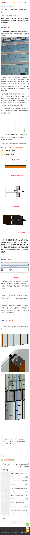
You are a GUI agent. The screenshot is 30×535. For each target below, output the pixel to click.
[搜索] (22, 2)
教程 (11, 15)
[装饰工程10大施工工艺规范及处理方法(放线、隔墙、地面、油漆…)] (5, 511)
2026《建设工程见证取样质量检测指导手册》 (19, 481)
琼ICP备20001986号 (23, 532)
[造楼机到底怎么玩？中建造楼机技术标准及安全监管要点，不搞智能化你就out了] (5, 475)
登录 (16, 522)
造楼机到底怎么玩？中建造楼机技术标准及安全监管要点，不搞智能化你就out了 (19, 473)
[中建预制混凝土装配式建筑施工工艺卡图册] (5, 489)
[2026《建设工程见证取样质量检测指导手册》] (5, 482)
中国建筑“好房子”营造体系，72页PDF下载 (19, 503)
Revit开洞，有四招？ (6, 465)
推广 (20, 15)
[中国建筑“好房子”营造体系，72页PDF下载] (5, 504)
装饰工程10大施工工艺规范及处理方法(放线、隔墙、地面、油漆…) (19, 510)
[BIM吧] (3, 2)
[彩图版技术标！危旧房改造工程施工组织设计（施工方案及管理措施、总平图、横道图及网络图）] (5, 497)
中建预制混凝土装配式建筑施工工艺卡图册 (19, 488)
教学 (3, 455)
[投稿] (20, 2)
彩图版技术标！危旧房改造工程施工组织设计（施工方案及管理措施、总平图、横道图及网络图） (19, 495)
